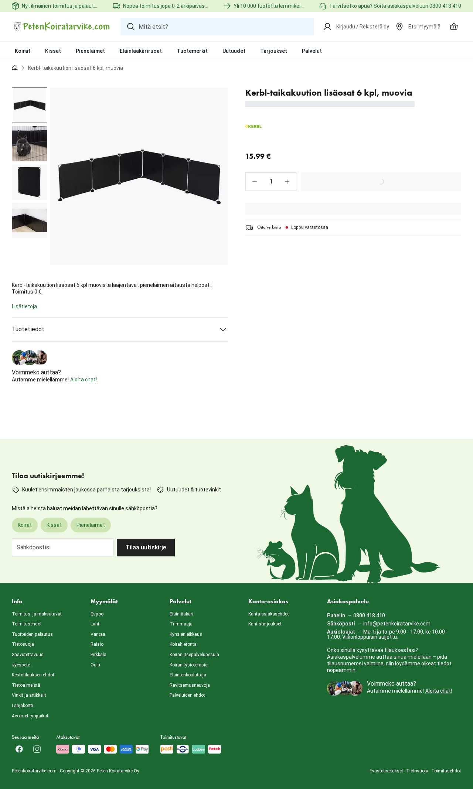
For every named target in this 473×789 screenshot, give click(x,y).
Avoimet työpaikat (30, 715)
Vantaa (98, 634)
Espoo (97, 614)
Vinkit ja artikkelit (29, 695)
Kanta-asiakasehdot (268, 614)
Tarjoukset (273, 51)
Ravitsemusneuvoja (190, 685)
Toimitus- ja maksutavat (37, 614)
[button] (254, 182)
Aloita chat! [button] (83, 380)
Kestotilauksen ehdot (33, 674)
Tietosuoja (23, 644)
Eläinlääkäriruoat (141, 51)
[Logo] (62, 26)
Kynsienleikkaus (186, 634)
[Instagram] (37, 749)
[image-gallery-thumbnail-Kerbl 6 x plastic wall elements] (29, 105)
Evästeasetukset (386, 770)
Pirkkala (98, 654)
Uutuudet (233, 51)
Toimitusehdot (27, 624)
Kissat (53, 51)
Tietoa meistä (26, 685)
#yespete (21, 665)
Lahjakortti (22, 705)
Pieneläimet (90, 51)
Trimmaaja (181, 624)
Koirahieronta (183, 644)
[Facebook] (19, 749)
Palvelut (312, 51)
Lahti (96, 624)
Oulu (95, 665)
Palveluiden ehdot (187, 695)
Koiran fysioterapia (189, 665)
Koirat (22, 51)
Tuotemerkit (192, 51)
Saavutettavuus (28, 654)
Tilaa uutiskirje (146, 547)
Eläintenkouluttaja (188, 674)
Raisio (97, 644)
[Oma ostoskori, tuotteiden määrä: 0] (453, 26)
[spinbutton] (270, 182)
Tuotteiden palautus (32, 634)
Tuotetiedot (28, 329)
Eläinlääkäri (181, 614)
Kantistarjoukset (265, 624)
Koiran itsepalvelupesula (194, 654)
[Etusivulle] (15, 68)
